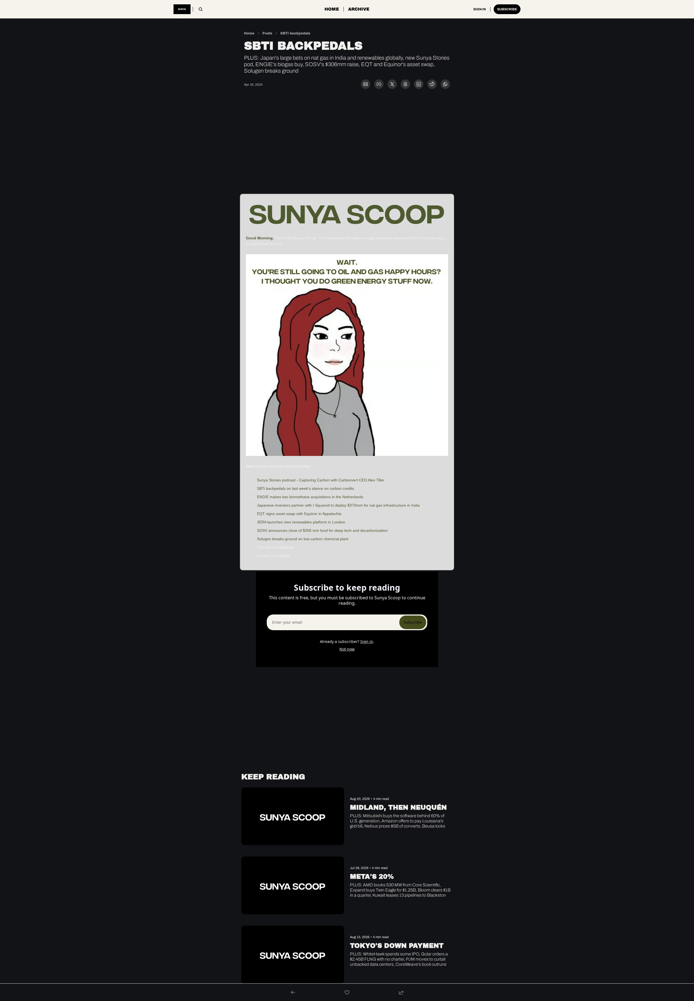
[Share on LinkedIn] (418, 84)
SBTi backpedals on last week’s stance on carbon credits (305, 488)
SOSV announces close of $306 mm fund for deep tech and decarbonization (322, 530)
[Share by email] (365, 84)
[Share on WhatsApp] (445, 84)
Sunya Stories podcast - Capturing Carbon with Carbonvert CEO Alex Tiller (320, 480)
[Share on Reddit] (432, 84)
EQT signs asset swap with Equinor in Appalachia (300, 513)
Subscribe (413, 622)
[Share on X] (392, 84)
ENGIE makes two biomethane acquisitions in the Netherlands (310, 497)
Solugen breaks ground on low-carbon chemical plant (302, 539)
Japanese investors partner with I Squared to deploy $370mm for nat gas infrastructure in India (338, 505)
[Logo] (182, 9)
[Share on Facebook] (379, 84)
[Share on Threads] (405, 84)
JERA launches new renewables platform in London (301, 522)
